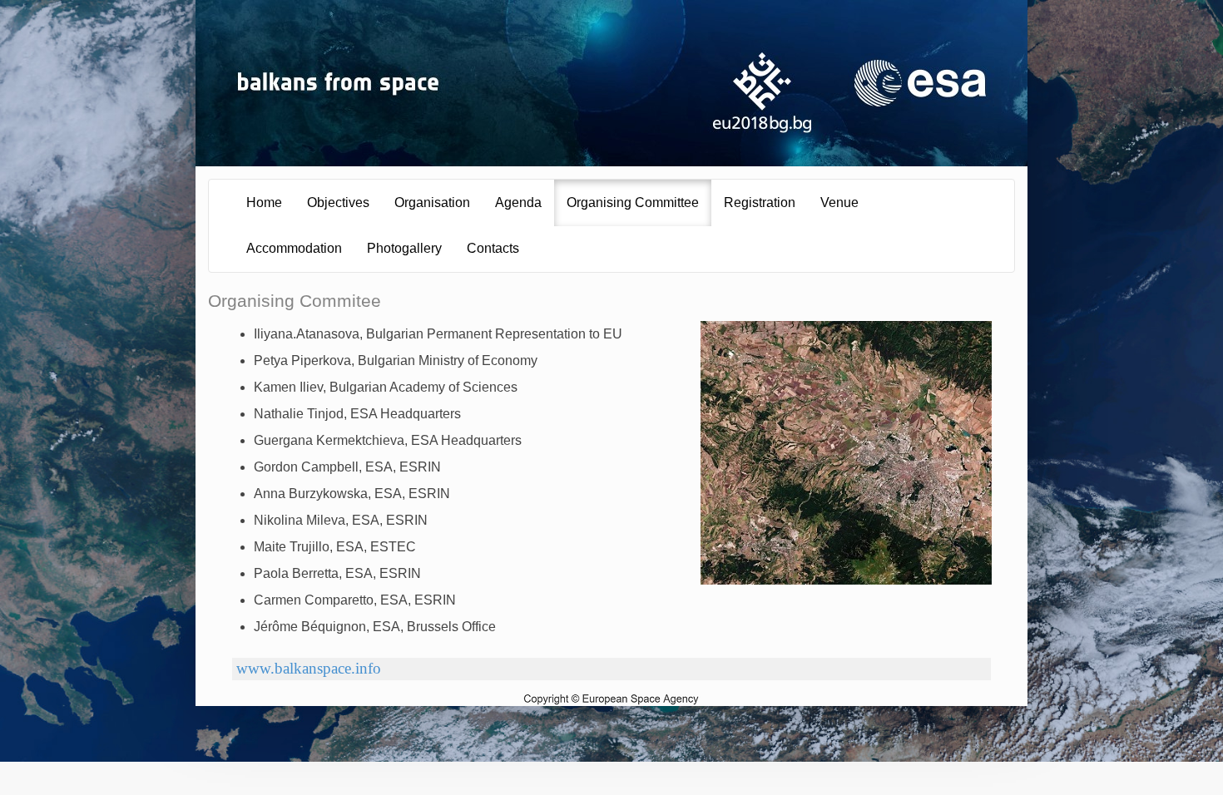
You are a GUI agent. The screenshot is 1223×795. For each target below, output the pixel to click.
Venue (839, 202)
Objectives (338, 202)
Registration (759, 202)
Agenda (518, 202)
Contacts (493, 248)
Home (264, 202)
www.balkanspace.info (308, 668)
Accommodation (294, 248)
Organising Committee (633, 202)
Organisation (432, 202)
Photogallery (404, 248)
